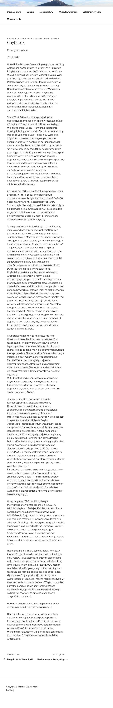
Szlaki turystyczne (92, 12)
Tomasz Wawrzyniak (28, 686)
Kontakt (10, 690)
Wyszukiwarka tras (68, 12)
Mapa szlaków (46, 12)
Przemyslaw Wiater (47, 38)
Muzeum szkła (14, 19)
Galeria (30, 12)
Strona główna (14, 12)
